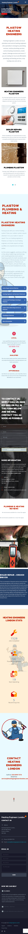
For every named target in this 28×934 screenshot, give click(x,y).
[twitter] (4, 931)
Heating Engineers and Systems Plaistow (13, 294)
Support (3, 925)
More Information (7, 321)
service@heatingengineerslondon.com (16, 490)
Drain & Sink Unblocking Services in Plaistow (12, 308)
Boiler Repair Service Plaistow (10, 288)
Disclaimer (16, 925)
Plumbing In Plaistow (8, 315)
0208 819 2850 (11, 487)
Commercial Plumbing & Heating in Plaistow (12, 300)
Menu (25, 2)
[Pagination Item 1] (12, 184)
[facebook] (2, 931)
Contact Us (9, 925)
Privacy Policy (4, 928)
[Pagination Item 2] (15, 184)
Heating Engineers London (14, 922)
